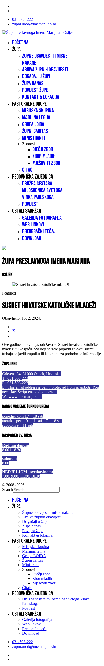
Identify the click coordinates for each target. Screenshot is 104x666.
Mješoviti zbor (46, 163)
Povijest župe (35, 90)
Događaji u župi (36, 76)
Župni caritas (35, 131)
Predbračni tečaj (38, 231)
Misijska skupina (38, 110)
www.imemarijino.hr (25, 396)
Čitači (27, 170)
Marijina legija (36, 117)
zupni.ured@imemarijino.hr (34, 24)
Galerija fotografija (42, 217)
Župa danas (32, 83)
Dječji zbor (42, 149)
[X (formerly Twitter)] (14, 331)
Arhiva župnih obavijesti (45, 69)
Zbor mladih (43, 156)
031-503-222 (22, 19)
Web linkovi (33, 224)
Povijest (30, 204)
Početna (20, 42)
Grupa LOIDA (33, 124)
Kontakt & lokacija (40, 97)
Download (31, 238)
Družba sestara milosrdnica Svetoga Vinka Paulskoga (42, 190)
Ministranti (33, 138)
